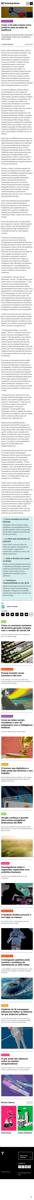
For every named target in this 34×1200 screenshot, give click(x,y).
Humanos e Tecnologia (7, 669)
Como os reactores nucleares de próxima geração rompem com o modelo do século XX (16, 628)
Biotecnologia (5, 863)
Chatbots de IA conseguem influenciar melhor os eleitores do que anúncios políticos (16, 1012)
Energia (4, 621)
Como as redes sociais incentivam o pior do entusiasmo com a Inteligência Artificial (17, 724)
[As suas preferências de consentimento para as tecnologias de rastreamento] (31, 1197)
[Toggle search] (27, 3)
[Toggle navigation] (31, 3)
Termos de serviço (5, 1171)
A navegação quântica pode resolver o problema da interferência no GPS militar (15, 962)
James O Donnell (8, 44)
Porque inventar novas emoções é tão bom (12, 674)
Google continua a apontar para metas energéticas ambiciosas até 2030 (14, 820)
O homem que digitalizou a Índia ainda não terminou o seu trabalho (17, 770)
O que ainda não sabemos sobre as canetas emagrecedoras (14, 1061)
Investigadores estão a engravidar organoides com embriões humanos (15, 869)
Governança (5, 764)
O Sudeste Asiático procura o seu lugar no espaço (16, 915)
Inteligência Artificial (7, 21)
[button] (28, 1102)
